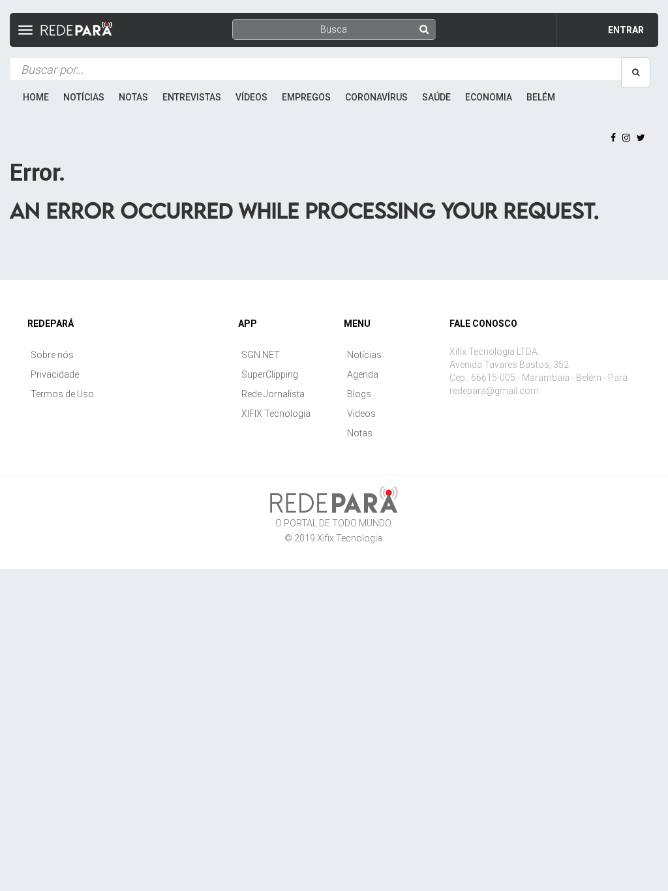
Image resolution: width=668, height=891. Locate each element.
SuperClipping (269, 374)
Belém (540, 97)
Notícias (83, 97)
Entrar (626, 30)
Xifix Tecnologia (349, 538)
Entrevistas (191, 97)
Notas (133, 97)
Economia (488, 97)
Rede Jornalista (273, 394)
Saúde (436, 97)
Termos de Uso (62, 394)
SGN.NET (260, 355)
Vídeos (251, 97)
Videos (361, 413)
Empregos (306, 97)
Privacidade (55, 374)
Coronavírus (376, 97)
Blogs (359, 394)
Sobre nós (52, 355)
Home (36, 97)
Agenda (362, 374)
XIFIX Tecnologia (276, 413)
